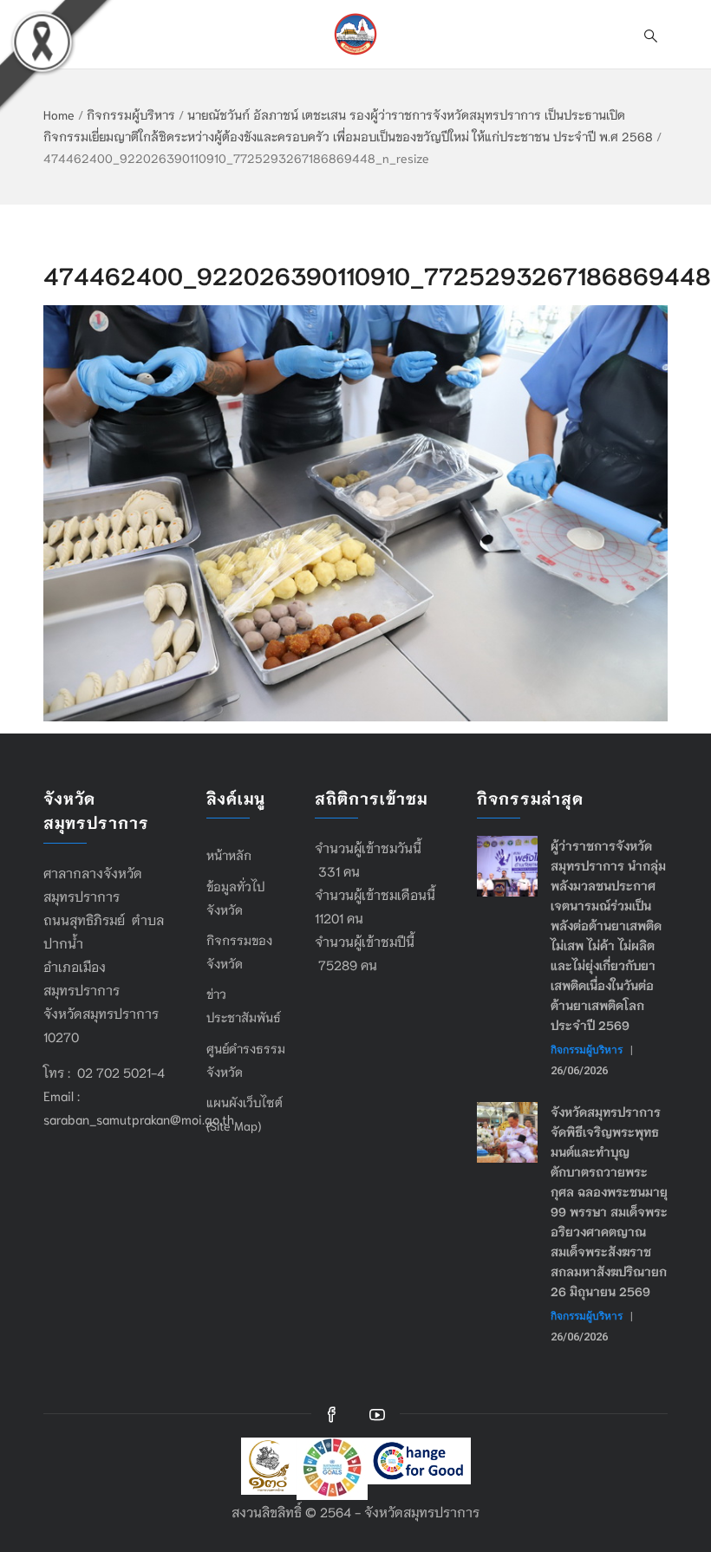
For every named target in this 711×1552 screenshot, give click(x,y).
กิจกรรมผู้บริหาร (131, 114)
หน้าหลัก (228, 855)
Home (59, 114)
